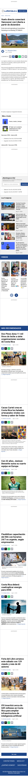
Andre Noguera (6, 469)
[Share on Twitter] (16, 56)
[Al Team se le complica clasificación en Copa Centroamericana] (5, 128)
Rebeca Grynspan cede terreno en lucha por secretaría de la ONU (22, 226)
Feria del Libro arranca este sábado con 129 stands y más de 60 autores (12, 663)
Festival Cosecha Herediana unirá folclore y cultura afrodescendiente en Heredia (21, 206)
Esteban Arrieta (6, 545)
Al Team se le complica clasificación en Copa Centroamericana (15, 128)
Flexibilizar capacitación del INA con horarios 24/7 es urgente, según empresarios (13, 538)
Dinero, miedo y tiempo (15, 121)
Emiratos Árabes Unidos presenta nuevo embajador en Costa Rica (21, 236)
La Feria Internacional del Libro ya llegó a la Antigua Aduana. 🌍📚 (15, 282)
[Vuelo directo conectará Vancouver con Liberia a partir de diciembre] (14, 40)
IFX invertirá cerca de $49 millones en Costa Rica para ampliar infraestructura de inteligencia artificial (12, 710)
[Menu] (3, 11)
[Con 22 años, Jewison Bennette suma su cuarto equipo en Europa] (13, 483)
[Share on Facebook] (13, 56)
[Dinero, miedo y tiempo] (5, 121)
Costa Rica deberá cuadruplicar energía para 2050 (11, 587)
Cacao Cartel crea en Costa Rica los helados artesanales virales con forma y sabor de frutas (13, 411)
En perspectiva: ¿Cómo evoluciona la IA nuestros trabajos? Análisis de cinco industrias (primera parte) (22, 246)
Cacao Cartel (4, 448)
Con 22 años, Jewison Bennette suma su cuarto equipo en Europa (13, 464)
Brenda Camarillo (6, 719)
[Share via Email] (22, 56)
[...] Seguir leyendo (5, 374)
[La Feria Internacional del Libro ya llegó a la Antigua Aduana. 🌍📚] (15, 268)
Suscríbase (22, 765)
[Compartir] (26, 56)
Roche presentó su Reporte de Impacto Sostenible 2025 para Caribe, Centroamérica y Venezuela (5, 284)
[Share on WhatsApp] (19, 56)
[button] (22, 11)
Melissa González (7, 344)
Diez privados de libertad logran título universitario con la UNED (21, 216)
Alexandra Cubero (12, 50)
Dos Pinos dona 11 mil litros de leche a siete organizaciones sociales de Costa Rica (13, 338)
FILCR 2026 (5, 693)
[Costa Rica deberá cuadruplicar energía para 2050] (13, 607)
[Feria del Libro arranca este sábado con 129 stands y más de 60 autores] (13, 683)
